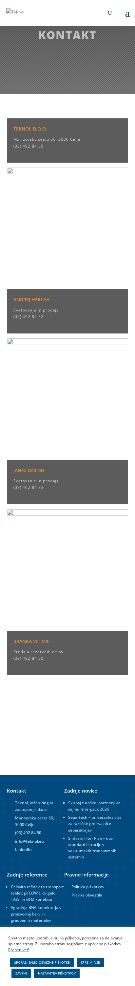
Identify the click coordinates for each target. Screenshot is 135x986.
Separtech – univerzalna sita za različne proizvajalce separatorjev (95, 824)
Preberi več (18, 950)
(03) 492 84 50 (28, 146)
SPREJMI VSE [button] (90, 962)
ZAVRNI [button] (21, 973)
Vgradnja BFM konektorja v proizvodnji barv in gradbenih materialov (36, 914)
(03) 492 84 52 (28, 316)
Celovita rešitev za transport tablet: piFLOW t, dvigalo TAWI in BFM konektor (37, 893)
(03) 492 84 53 (28, 487)
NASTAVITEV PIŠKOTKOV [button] (57, 973)
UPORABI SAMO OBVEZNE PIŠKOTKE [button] (42, 962)
